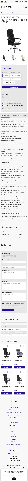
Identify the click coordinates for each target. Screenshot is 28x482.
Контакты (13, 441)
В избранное (7, 94)
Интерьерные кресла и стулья (14, 412)
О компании (13, 429)
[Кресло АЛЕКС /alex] (19, 379)
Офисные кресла (14, 407)
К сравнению (7, 97)
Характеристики (16, 115)
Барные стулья (14, 417)
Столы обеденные (14, 420)
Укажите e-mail (6, 265)
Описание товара (5, 115)
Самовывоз (4, 101)
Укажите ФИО (5, 259)
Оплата (13, 434)
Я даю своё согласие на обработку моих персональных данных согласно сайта (15, 305)
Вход (16, 1)
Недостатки (5, 281)
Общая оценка (6, 253)
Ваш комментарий (7, 292)
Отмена (18, 91)
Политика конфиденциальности (14, 444)
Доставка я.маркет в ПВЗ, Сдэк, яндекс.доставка (12, 105)
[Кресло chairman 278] (6, 353)
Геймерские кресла (14, 410)
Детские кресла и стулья (14, 415)
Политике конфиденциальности (13, 306)
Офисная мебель (14, 404)
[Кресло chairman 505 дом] (19, 353)
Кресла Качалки (14, 422)
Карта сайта (13, 446)
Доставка (13, 431)
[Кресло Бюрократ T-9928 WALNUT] (6, 379)
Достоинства (5, 270)
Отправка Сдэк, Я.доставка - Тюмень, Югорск (12, 108)
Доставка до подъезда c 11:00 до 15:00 (10, 103)
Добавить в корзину (14, 87)
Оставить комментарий (8, 310)
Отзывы (24, 115)
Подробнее (6, 367)
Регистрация (23, 1)
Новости (13, 436)
